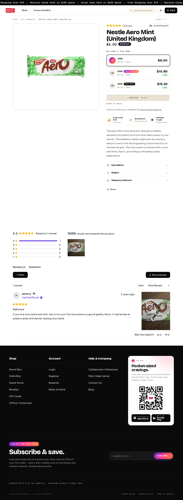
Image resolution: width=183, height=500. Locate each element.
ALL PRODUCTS (28, 19)
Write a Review (161, 275)
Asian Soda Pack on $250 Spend (91, 2)
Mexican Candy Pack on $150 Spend (42, 2)
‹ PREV (157, 19)
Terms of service (165, 494)
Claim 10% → (163, 456)
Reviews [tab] (19, 267)
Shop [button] (12, 358)
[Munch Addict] (10, 10)
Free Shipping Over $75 (133, 2)
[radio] (138, 60)
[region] (76, 247)
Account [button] (55, 358)
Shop (24, 10)
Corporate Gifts (42, 10)
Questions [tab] (35, 267)
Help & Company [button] (99, 358)
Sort (141, 285)
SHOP (15, 19)
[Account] (161, 10)
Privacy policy (146, 494)
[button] (119, 26)
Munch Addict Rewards (151, 110)
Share (113, 189)
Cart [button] (172, 10)
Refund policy (128, 494)
